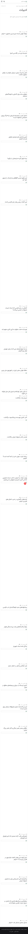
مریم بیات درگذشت (21, 398)
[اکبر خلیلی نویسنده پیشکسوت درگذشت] (14, 407)
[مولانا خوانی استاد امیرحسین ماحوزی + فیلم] (14, 23)
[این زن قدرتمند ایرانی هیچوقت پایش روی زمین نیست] (14, 696)
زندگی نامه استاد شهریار (20, 646)
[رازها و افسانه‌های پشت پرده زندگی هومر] (14, 616)
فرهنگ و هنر (21, 6)
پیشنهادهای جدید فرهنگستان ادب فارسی (15, 607)
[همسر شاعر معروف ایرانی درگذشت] (14, 426)
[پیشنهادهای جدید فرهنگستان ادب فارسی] (14, 553)
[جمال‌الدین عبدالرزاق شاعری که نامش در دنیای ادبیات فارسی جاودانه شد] (14, 890)
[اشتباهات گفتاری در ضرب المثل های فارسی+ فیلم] (14, 489)
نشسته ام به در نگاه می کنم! (18, 53)
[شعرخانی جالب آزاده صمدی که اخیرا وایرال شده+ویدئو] (14, 782)
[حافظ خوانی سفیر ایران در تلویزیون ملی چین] (14, 360)
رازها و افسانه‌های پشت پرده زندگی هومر (15, 627)
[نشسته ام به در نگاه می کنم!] (14, 43)
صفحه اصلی (16, 931)
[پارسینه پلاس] (24, 1)
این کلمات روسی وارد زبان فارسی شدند (16, 202)
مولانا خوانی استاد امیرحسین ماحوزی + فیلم (14, 34)
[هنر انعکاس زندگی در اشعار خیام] (14, 655)
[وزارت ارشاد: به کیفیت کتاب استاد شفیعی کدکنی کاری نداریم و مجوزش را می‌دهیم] (14, 467)
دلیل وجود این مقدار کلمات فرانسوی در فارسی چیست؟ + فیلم (16, 858)
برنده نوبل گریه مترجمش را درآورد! (17, 158)
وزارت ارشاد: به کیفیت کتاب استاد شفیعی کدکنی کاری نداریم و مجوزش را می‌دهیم (15, 479)
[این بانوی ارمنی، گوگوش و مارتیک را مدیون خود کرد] (14, 167)
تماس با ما (11, 931)
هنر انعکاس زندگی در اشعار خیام (17, 666)
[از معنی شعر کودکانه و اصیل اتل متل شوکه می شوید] (14, 380)
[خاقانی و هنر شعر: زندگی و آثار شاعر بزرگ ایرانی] (14, 718)
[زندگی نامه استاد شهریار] (14, 636)
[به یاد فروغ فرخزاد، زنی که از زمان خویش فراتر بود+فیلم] (14, 338)
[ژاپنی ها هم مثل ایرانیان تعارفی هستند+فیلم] (14, 126)
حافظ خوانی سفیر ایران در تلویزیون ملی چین (14, 370)
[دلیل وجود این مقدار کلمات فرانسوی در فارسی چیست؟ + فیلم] (14, 847)
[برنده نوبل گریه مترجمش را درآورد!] (14, 148)
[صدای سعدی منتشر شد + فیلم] (14, 912)
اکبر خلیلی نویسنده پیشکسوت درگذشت (15, 417)
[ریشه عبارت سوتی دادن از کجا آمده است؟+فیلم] (14, 446)
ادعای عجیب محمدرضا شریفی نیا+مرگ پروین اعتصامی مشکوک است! (14, 116)
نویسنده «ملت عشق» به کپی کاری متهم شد (14, 329)
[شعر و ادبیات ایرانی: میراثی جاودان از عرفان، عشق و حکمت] (14, 62)
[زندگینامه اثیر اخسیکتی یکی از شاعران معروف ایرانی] (14, 868)
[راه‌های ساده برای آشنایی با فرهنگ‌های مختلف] (14, 84)
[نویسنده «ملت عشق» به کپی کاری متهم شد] (14, 319)
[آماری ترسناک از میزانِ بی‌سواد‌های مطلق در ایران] (14, 675)
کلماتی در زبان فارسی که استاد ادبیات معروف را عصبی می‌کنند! (16, 309)
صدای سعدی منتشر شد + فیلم (18, 923)
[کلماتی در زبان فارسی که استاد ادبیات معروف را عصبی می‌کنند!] (14, 254)
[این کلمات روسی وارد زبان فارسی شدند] (14, 190)
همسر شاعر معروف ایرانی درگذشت (17, 437)
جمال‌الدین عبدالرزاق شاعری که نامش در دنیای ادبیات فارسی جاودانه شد (15, 902)
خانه (25, 6)
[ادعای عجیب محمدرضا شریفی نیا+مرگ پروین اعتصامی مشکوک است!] (14, 105)
